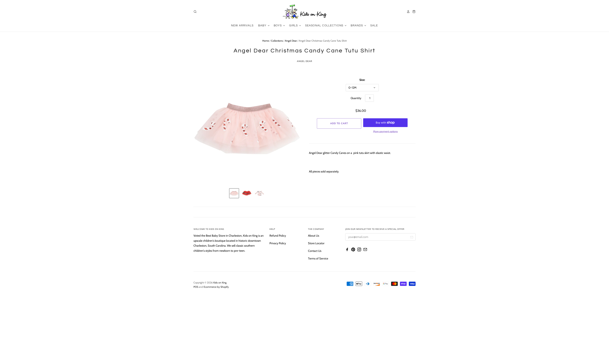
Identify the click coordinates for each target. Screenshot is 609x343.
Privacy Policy (277, 243)
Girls (294, 25)
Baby (262, 25)
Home (265, 40)
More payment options (385, 131)
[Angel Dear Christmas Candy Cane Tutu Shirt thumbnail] (234, 193)
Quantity (356, 98)
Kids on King (219, 282)
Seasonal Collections (324, 25)
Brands (357, 25)
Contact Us (314, 251)
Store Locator (316, 243)
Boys (278, 25)
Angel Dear (291, 40)
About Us (313, 235)
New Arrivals (242, 25)
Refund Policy (277, 235)
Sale (374, 25)
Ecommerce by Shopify (216, 286)
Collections (277, 40)
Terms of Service (318, 258)
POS (195, 286)
